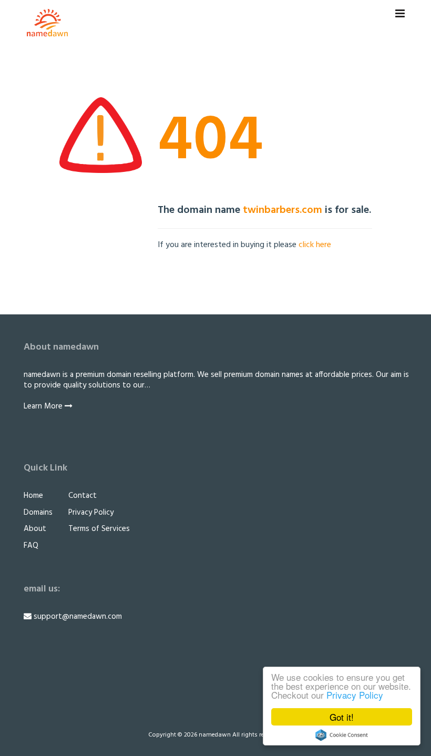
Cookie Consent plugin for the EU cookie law (341, 735)
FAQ (31, 545)
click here (315, 245)
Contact (82, 495)
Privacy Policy (354, 694)
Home (33, 495)
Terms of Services (99, 529)
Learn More (44, 406)
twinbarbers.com (282, 210)
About (35, 529)
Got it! (342, 716)
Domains (38, 512)
